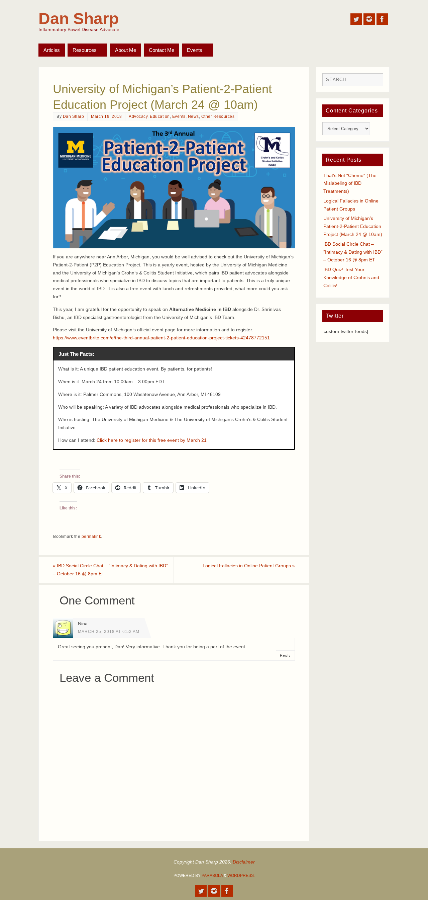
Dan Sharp (78, 18)
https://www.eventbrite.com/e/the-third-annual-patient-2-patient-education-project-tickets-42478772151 (161, 337)
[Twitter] (356, 19)
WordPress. (241, 875)
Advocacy (138, 116)
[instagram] (369, 19)
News (193, 116)
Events (179, 116)
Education (160, 116)
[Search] (374, 81)
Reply (285, 655)
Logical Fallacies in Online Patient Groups (249, 565)
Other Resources (218, 116)
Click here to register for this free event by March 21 (152, 440)
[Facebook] (382, 19)
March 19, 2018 (106, 116)
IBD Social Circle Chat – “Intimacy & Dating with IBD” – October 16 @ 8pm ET (110, 569)
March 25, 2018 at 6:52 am (108, 631)
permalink (91, 536)
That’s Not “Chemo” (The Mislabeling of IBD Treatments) (350, 183)
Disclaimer (244, 862)
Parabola (212, 875)
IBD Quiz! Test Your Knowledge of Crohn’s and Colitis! (351, 277)
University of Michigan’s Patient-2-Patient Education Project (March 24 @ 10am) (352, 226)
